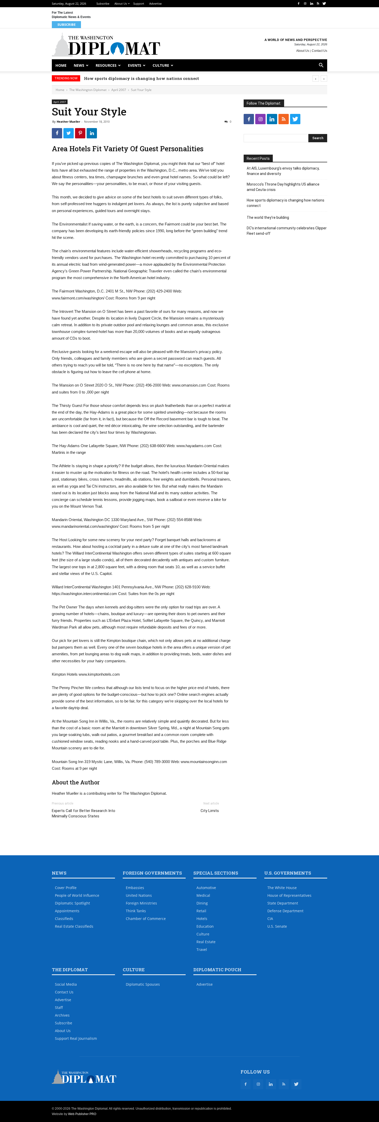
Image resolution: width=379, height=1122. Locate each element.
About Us (120, 3)
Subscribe (102, 3)
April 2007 (118, 90)
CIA (270, 918)
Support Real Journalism (76, 1038)
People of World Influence (77, 895)
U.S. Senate (277, 926)
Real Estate (206, 941)
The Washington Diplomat (87, 90)
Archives (62, 1015)
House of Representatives (289, 895)
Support (138, 3)
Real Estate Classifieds (74, 926)
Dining (202, 903)
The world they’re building (268, 217)
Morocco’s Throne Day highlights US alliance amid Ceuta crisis (283, 187)
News (79, 65)
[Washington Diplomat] (106, 44)
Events (134, 65)
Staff (59, 1007)
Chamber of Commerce (146, 918)
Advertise (155, 3)
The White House (282, 887)
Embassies (135, 887)
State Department (282, 903)
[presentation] (315, 78)
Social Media (66, 984)
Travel (201, 949)
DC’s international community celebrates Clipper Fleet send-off (287, 231)
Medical (203, 895)
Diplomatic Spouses (143, 984)
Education (205, 926)
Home (61, 65)
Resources (106, 65)
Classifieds (64, 918)
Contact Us (319, 50)
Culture (161, 65)
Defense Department (285, 910)
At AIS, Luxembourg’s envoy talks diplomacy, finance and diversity (283, 171)
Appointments (67, 910)
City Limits (210, 810)
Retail (201, 910)
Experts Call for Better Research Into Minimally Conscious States (83, 813)
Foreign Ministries (141, 903)
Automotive (206, 887)
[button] (321, 65)
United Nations (139, 895)
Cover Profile (66, 887)
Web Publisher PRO (82, 1114)
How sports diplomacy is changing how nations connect (141, 78)
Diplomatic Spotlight (72, 903)
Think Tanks (136, 910)
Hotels (201, 918)
